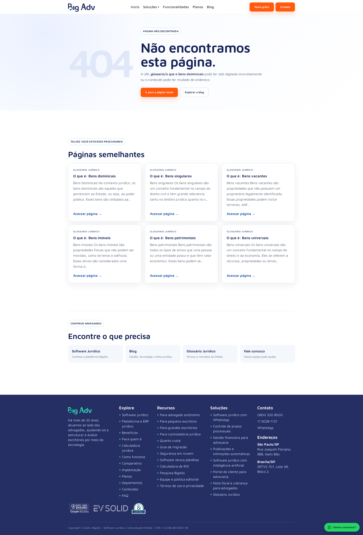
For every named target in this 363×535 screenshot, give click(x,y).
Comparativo (132, 463)
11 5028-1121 (267, 421)
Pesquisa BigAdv (172, 473)
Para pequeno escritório (178, 421)
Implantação (131, 470)
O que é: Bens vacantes (247, 176)
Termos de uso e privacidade (182, 486)
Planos (198, 7)
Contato (285, 7)
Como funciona (133, 457)
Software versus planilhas (179, 460)
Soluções (151, 7)
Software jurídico (135, 415)
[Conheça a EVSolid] (111, 508)
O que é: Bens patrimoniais (173, 238)
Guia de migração (173, 447)
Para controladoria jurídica (180, 434)
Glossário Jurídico (226, 494)
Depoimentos (132, 483)
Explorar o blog (194, 92)
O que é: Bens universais (247, 238)
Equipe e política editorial (179, 479)
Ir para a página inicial (159, 92)
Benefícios (130, 433)
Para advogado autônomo (180, 415)
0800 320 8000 (270, 415)
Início (135, 7)
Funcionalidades (176, 7)
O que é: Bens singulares (171, 176)
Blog (210, 7)
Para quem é (132, 439)
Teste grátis (261, 7)
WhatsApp (265, 428)
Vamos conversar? (344, 527)
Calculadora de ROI (174, 466)
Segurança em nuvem (176, 453)
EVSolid (147, 527)
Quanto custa (170, 441)
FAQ (125, 496)
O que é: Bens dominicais (94, 176)
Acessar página (87, 214)
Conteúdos (130, 489)
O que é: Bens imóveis (92, 238)
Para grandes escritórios (178, 428)
